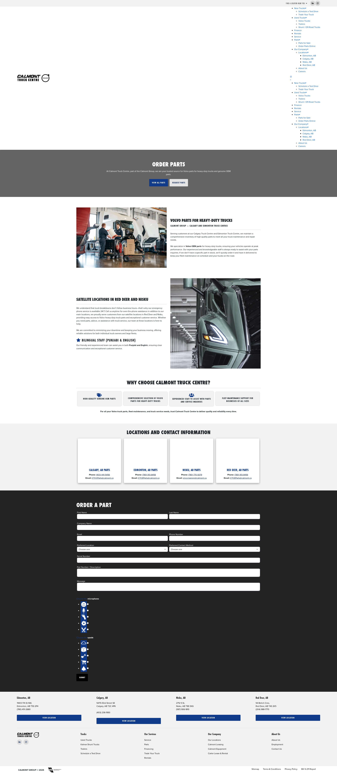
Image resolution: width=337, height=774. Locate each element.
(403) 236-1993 (103, 712)
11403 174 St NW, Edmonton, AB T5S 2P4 (27, 704)
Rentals (297, 33)
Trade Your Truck (306, 14)
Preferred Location (85, 545)
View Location (49, 717)
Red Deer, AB (309, 65)
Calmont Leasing (215, 744)
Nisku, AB (307, 61)
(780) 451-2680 (24, 709)
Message (81, 581)
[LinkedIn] (19, 742)
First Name (82, 512)
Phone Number (176, 534)
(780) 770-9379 (195, 474)
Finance (298, 30)
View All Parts (158, 182)
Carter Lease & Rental (218, 753)
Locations (302, 52)
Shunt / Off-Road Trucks (309, 27)
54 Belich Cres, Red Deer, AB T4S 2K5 (266, 704)
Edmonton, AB (309, 55)
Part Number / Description (89, 567)
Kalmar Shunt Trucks (90, 744)
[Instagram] (26, 742)
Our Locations (214, 739)
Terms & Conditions (272, 769)
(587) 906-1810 (182, 709)
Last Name (174, 512)
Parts (296, 39)
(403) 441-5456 (103, 474)
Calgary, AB (308, 58)
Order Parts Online (306, 46)
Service (297, 36)
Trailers (301, 24)
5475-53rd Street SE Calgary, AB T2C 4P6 (106, 704)
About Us (302, 68)
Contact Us (277, 748)
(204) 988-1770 (262, 709)
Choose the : (87, 598)
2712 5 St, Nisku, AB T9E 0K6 (185, 704)
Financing (148, 748)
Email (79, 534)
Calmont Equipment (217, 748)
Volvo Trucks (304, 20)
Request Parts (178, 182)
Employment (277, 744)
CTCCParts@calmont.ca (102, 478)
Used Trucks (299, 17)
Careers (302, 71)
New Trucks (299, 8)
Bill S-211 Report (308, 769)
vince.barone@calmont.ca (195, 478)
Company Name (84, 523)
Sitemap (255, 769)
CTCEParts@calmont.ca (148, 478)
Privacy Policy (291, 769)
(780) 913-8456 (149, 474)
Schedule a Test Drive (308, 11)
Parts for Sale (304, 42)
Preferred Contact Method (181, 545)
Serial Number (83, 556)
